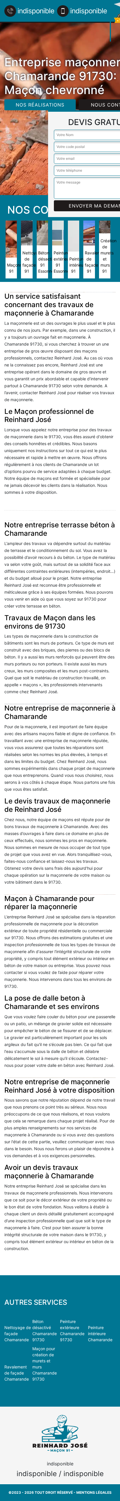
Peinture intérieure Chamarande (100, 1333)
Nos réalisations (40, 105)
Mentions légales (94, 1492)
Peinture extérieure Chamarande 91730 (72, 1330)
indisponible (35, 11)
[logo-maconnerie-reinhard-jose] (110, 21)
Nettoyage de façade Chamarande (17, 1333)
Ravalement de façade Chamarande (16, 1372)
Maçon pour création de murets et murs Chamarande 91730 (44, 1363)
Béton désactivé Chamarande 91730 (44, 1330)
